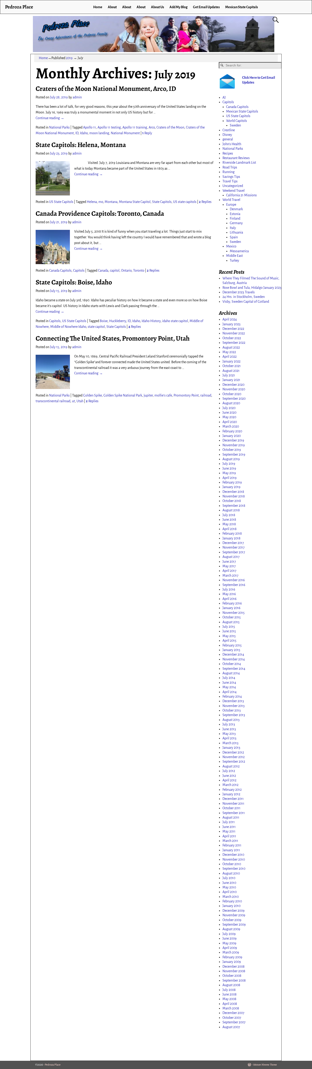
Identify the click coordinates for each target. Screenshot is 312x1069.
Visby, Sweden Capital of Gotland (245, 301)
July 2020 (228, 408)
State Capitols (162, 202)
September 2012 (233, 761)
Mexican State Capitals (241, 7)
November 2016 (233, 580)
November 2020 (233, 389)
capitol (114, 270)
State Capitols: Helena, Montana (81, 144)
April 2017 (229, 571)
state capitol (96, 326)
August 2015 (231, 622)
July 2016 (228, 589)
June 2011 (229, 827)
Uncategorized (232, 186)
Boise (104, 321)
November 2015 (233, 613)
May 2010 (229, 887)
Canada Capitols (60, 270)
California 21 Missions (241, 195)
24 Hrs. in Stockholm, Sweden (243, 297)
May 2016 (229, 594)
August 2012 (231, 766)
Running (228, 172)
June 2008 (229, 994)
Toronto (138, 270)
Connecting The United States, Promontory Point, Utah (113, 338)
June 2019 (229, 468)
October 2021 (231, 366)
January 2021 (231, 380)
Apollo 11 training (134, 127)
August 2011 (230, 817)
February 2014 (232, 696)
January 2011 (231, 850)
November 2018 (233, 496)
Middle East (234, 255)
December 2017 (233, 543)
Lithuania (236, 232)
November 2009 (233, 915)
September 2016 (233, 585)
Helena (92, 202)
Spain (234, 237)
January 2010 (231, 906)
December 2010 (233, 854)
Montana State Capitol (135, 202)
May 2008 (229, 999)
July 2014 (228, 678)
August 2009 (231, 929)
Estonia (235, 214)
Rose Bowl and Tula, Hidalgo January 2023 (251, 287)
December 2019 (233, 440)
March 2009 (230, 952)
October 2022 (231, 338)
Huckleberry (117, 321)
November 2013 (233, 706)
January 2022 (231, 361)
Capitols (79, 270)
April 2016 (229, 599)
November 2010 (233, 859)
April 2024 (229, 319)
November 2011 (233, 803)
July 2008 (229, 990)
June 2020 (229, 412)
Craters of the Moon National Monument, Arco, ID (106, 88)
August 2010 (231, 873)
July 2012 (228, 771)
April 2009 (229, 948)
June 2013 (229, 729)
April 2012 (229, 780)
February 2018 (232, 533)
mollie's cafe (163, 395)
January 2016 (231, 608)
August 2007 (231, 1027)
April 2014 (229, 692)
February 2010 (232, 901)
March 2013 (230, 743)
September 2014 (233, 668)
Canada (103, 270)
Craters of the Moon (170, 127)
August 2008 (231, 985)
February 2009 (232, 957)
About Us (157, 7)
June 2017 (229, 561)
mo (100, 202)
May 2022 (229, 352)
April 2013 (229, 738)
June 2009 (229, 938)
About (112, 7)
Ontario (126, 270)
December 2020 (233, 384)
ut (73, 401)
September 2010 (233, 868)
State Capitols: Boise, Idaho (74, 282)
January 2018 (231, 538)
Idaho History (151, 321)
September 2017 (233, 552)
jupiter (148, 395)
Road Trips (229, 167)
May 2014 (229, 687)
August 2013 (231, 720)
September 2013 (233, 715)
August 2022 (231, 347)
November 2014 (233, 659)
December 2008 (233, 966)
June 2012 (229, 775)
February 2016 (232, 603)
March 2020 (230, 426)
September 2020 (234, 398)
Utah (80, 401)
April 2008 (229, 1004)
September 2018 (233, 505)
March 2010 (230, 896)
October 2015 (231, 617)
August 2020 (231, 403)
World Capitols (236, 121)
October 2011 (231, 808)
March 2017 (230, 575)
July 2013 (228, 724)
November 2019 (233, 445)
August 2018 (231, 510)
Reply (147, 133)
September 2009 (234, 924)
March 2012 (230, 785)
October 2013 (231, 710)
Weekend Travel (233, 190)
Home (97, 7)
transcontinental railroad (53, 401)
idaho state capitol (175, 321)
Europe (231, 204)
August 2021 (231, 371)
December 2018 (233, 492)
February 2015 (232, 645)
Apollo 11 (89, 127)
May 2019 (229, 473)
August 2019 (231, 459)
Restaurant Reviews (236, 158)
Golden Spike (92, 395)
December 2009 (233, 910)
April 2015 (229, 640)
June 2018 (229, 519)
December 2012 (233, 752)
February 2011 (231, 845)
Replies (205, 202)
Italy (233, 228)
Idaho (84, 133)
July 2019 (228, 463)
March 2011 (230, 841)
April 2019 (229, 478)
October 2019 (231, 450)
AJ (224, 97)
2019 (69, 58)
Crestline (228, 130)
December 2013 (233, 701)
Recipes (227, 153)
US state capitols (184, 202)
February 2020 (232, 431)
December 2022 (233, 329)
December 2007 (233, 1013)
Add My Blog (178, 7)
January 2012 (231, 794)
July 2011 (228, 822)
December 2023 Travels (238, 292)
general (227, 139)
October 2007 (231, 1017)
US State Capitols (61, 202)
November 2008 (233, 971)
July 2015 (228, 626)
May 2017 (229, 566)
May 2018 (229, 524)
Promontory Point (186, 395)
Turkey (234, 260)
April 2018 (229, 529)
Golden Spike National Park (122, 395)
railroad (205, 395)
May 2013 (229, 733)
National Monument (125, 133)
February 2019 (232, 482)
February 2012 (232, 789)
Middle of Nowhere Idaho (68, 326)
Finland (235, 218)
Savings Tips (231, 177)
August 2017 (231, 557)
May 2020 (229, 417)
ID (76, 133)
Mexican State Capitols (242, 111)
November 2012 (233, 757)
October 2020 (231, 394)
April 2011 (229, 836)
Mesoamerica (239, 251)
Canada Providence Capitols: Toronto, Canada (100, 213)
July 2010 (228, 878)
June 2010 (229, 883)
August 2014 (231, 673)
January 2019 (231, 487)
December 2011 (233, 799)
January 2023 (231, 324)
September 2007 (234, 1022)
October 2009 (231, 920)
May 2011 (228, 831)
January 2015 (231, 650)
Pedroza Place (19, 6)
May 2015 (229, 636)
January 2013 (231, 747)
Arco (152, 127)
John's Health (231, 144)
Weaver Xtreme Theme (265, 1064)
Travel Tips (230, 181)
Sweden (235, 125)
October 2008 (231, 975)
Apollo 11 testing (109, 127)
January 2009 (231, 962)
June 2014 (229, 682)
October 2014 (231, 664)
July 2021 (228, 375)
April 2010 (229, 892)
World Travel (231, 200)
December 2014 (233, 654)
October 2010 (231, 864)
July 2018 (228, 515)
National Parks (59, 127)
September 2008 (234, 980)
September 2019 (233, 454)
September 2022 (233, 342)
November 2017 (233, 547)
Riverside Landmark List (239, 162)
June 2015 (229, 631)
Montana (111, 202)
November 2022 (233, 333)
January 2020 (231, 436)
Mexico (231, 246)
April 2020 (229, 422)
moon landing (99, 133)
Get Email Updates (206, 7)
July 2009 (229, 934)
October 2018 (231, 501)
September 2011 (233, 813)
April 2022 (229, 356)
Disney (227, 135)
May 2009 (229, 943)
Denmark (236, 209)
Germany (236, 223)
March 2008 (230, 1008)
